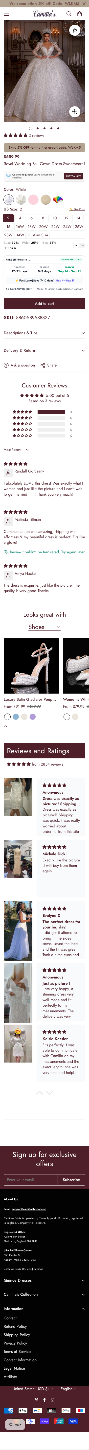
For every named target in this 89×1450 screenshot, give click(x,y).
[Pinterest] (37, 1400)
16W (20, 226)
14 (78, 218)
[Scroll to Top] (80, 1424)
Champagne (46, 200)
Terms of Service (17, 1351)
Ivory (21, 200)
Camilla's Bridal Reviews (17, 1269)
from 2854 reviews (47, 764)
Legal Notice (14, 1368)
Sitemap (38, 1269)
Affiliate (10, 1377)
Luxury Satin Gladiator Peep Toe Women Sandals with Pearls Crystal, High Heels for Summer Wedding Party (30, 699)
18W (32, 226)
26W (79, 226)
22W (55, 226)
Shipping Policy (17, 1335)
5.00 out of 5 (57, 395)
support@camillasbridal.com (29, 1209)
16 (8, 226)
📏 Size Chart (77, 209)
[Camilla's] (44, 13)
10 (55, 218)
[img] (15, 464)
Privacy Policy (15, 1343)
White (9, 200)
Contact (10, 1318)
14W (20, 235)
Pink (33, 200)
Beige (24, 717)
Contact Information (20, 1360)
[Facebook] (44, 1400)
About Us (11, 1199)
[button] (79, 13)
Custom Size (73, 176)
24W (67, 226)
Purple (33, 717)
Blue (16, 717)
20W (43, 226)
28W (8, 235)
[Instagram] (52, 1400)
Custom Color (58, 200)
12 (66, 218)
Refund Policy (15, 1326)
